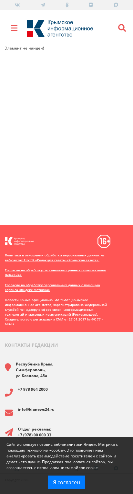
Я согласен (66, 482)
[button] (122, 28)
